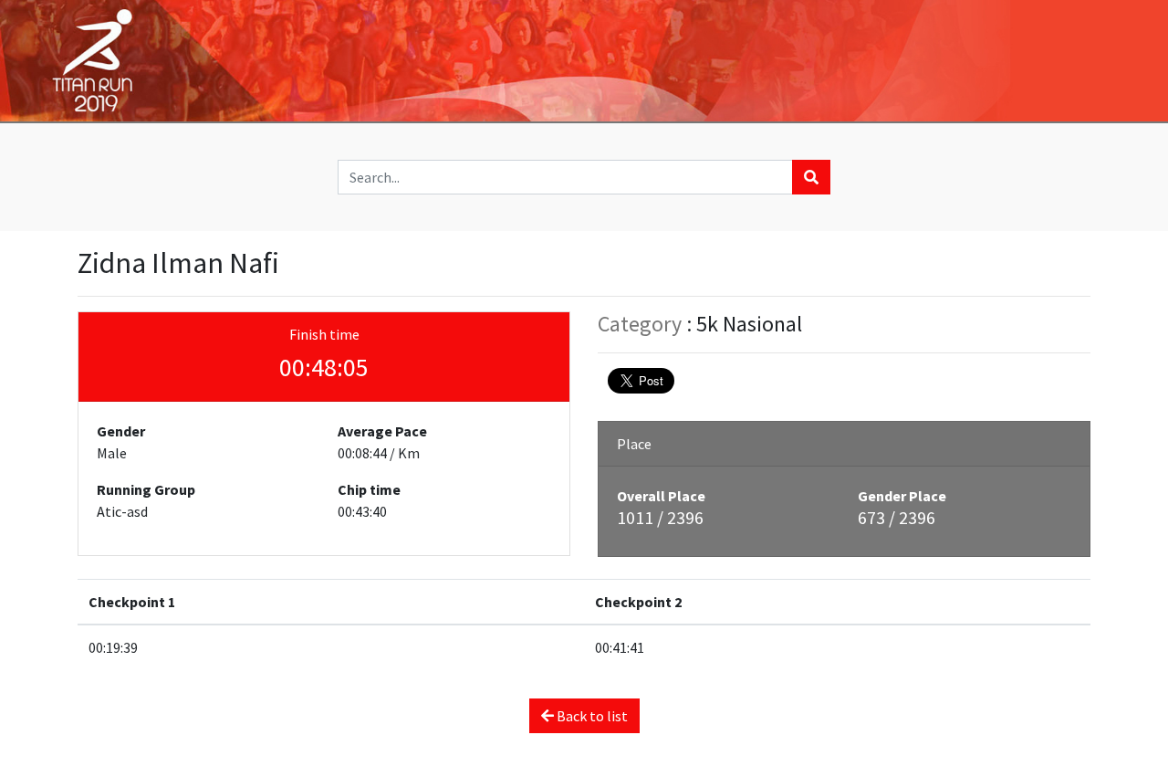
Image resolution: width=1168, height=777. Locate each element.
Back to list (591, 716)
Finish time (324, 334)
